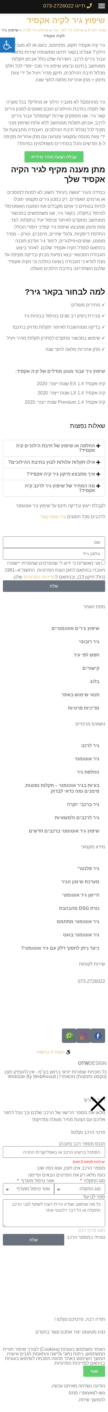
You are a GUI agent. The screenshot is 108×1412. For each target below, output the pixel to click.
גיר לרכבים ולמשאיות (77, 817)
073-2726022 (91, 981)
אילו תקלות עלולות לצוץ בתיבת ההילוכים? (51, 462)
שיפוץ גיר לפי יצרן (68, 30)
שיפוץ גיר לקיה (35, 30)
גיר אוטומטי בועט (81, 934)
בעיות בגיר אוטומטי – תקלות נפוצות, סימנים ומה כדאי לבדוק (61, 788)
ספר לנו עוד (94, 1197)
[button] (101, 5)
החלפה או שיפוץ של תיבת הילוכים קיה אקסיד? (55, 448)
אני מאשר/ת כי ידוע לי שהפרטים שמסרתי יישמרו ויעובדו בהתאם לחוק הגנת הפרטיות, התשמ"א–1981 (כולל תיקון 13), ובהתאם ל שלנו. (55, 569)
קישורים (90, 668)
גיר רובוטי (89, 641)
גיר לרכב (90, 745)
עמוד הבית (97, 30)
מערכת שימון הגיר (80, 881)
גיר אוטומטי (87, 758)
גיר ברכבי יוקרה (83, 804)
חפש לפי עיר (86, 654)
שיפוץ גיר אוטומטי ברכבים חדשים (64, 831)
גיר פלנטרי (88, 868)
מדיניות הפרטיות (40, 576)
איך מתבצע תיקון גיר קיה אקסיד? (60, 474)
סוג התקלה (94, 1181)
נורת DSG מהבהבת (79, 908)
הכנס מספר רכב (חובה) (82, 1144)
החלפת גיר (88, 772)
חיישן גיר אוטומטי (80, 895)
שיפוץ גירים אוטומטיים (75, 628)
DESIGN (92, 1063)
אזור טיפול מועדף (37, 1181)
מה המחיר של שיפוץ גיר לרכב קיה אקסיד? (60, 488)
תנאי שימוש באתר (80, 694)
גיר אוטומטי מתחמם (78, 921)
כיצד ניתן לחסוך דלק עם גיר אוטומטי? (60, 948)
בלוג (94, 681)
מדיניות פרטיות (83, 708)
